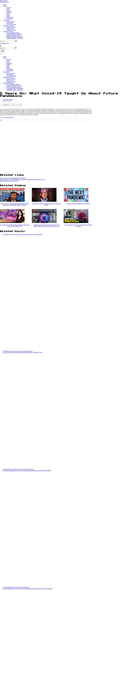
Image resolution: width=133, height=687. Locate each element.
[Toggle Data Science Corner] (26, 77)
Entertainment (9, 18)
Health (8, 16)
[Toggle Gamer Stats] (26, 72)
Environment (9, 17)
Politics (8, 13)
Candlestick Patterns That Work (14, 34)
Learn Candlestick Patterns (12, 32)
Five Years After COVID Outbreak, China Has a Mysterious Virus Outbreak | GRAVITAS (14, 225)
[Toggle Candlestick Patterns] (26, 83)
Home (4, 4)
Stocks (8, 9)
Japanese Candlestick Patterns (13, 35)
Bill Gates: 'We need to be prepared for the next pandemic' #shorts (46, 204)
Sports (8, 14)
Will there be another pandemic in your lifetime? (78, 203)
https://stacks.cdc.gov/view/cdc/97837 (9, 181)
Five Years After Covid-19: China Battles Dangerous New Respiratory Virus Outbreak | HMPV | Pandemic (15, 204)
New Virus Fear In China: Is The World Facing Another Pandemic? (78, 225)
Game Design (9, 23)
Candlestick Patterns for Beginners (14, 37)
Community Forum (11, 30)
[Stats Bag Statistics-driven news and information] (4, 2)
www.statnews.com (9, 117)
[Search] (16, 41)
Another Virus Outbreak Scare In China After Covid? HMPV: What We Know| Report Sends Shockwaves (46, 225)
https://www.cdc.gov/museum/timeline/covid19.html (12, 178)
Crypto (8, 10)
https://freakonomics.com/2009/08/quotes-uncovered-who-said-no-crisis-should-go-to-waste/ (22, 179)
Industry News (10, 28)
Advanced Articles (10, 27)
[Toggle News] (26, 58)
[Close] (2, 51)
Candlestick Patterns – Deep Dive (14, 38)
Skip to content (3, 0)
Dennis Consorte (9, 99)
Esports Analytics (10, 21)
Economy (8, 7)
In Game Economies (11, 24)
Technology (9, 11)
